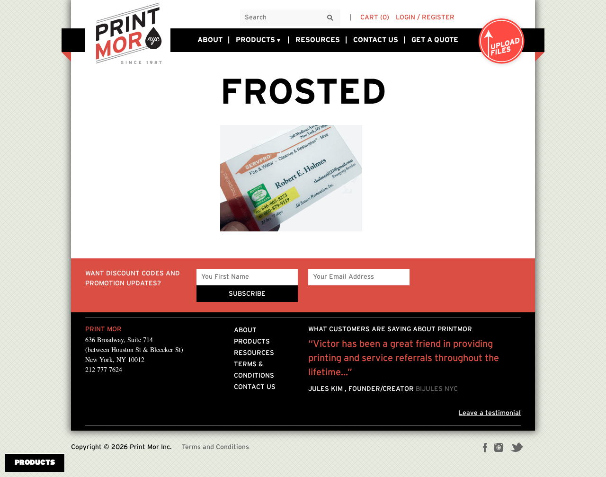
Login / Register (425, 17)
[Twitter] (517, 448)
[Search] (330, 18)
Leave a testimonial (490, 413)
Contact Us (375, 40)
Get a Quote (434, 40)
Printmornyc (127, 32)
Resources (317, 40)
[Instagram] (498, 448)
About (210, 40)
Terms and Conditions (215, 447)
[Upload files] (502, 42)
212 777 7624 (103, 369)
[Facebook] (485, 448)
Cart (374, 17)
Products (255, 40)
